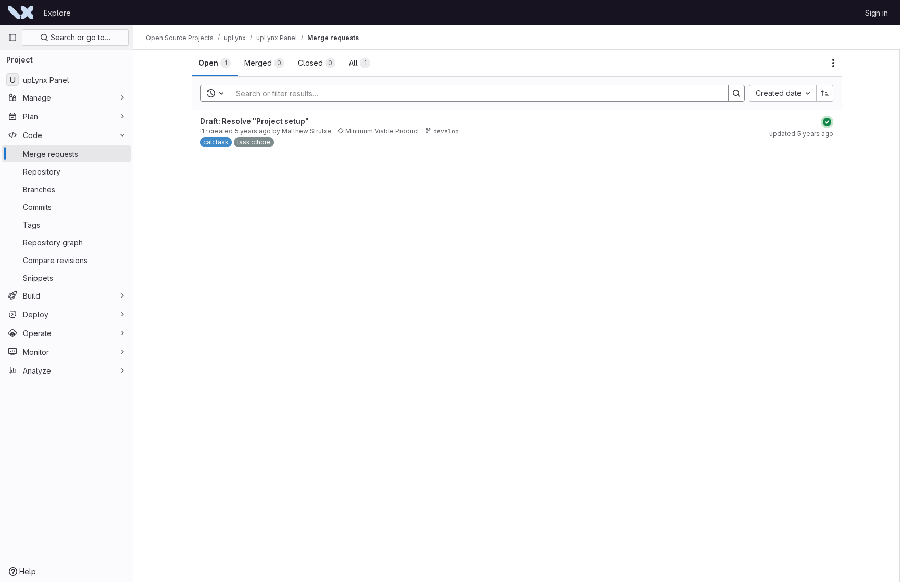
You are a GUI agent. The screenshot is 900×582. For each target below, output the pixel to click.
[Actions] (833, 63)
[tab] (215, 63)
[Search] (736, 93)
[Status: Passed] (827, 122)
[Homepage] (20, 12)
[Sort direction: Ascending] (825, 93)
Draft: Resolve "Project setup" (254, 121)
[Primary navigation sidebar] (12, 37)
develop (446, 131)
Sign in (876, 12)
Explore (57, 12)
